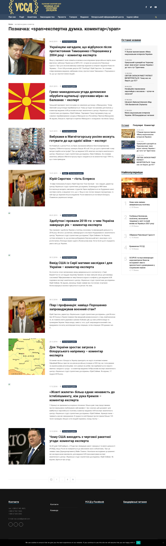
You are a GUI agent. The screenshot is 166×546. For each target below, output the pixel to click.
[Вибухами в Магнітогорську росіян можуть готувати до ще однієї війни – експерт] (26, 146)
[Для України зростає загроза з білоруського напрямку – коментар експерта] (26, 356)
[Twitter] (150, 7)
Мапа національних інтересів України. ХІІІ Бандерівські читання (139, 114)
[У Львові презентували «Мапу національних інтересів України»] (128, 133)
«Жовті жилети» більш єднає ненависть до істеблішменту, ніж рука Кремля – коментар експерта (82, 396)
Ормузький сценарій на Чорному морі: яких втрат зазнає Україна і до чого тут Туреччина (139, 65)
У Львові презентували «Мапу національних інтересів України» (139, 53)
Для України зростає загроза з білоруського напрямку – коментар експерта (76, 351)
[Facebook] (146, 7)
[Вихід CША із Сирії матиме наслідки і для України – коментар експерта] (26, 272)
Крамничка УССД (137, 246)
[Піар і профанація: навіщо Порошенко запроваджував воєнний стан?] (26, 314)
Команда (54, 510)
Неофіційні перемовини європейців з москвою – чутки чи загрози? (139, 91)
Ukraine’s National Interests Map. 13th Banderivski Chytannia (138, 103)
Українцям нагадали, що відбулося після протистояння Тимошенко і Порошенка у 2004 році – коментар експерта (80, 51)
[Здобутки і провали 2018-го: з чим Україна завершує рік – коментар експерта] (26, 230)
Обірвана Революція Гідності (142, 235)
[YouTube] (155, 7)
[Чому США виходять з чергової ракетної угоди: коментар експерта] (26, 446)
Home (10, 24)
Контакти (54, 504)
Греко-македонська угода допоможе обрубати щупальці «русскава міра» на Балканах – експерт (78, 96)
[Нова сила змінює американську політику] (139, 188)
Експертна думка (69, 42)
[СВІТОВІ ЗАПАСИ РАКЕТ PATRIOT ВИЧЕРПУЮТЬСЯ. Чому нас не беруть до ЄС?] (128, 159)
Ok (138, 542)
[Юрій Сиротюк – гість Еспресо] (26, 188)
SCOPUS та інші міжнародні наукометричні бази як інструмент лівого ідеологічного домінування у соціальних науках (142, 263)
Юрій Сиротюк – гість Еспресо (72, 179)
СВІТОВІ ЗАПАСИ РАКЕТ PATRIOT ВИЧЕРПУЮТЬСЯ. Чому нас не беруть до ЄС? (139, 78)
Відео (65, 173)
